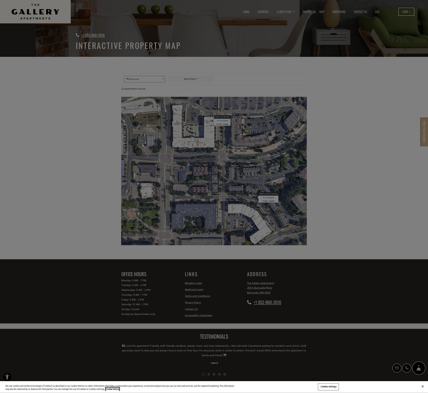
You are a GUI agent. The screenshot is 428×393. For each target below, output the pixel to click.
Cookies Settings (328, 386)
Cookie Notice (112, 389)
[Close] (422, 386)
